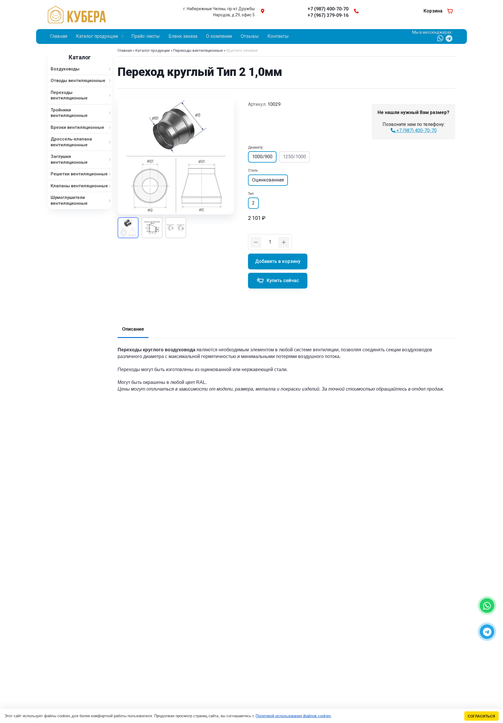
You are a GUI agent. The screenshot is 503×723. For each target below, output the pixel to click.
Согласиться (481, 716)
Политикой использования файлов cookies (293, 716)
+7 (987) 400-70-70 (416, 130)
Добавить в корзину (277, 261)
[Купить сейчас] (277, 281)
